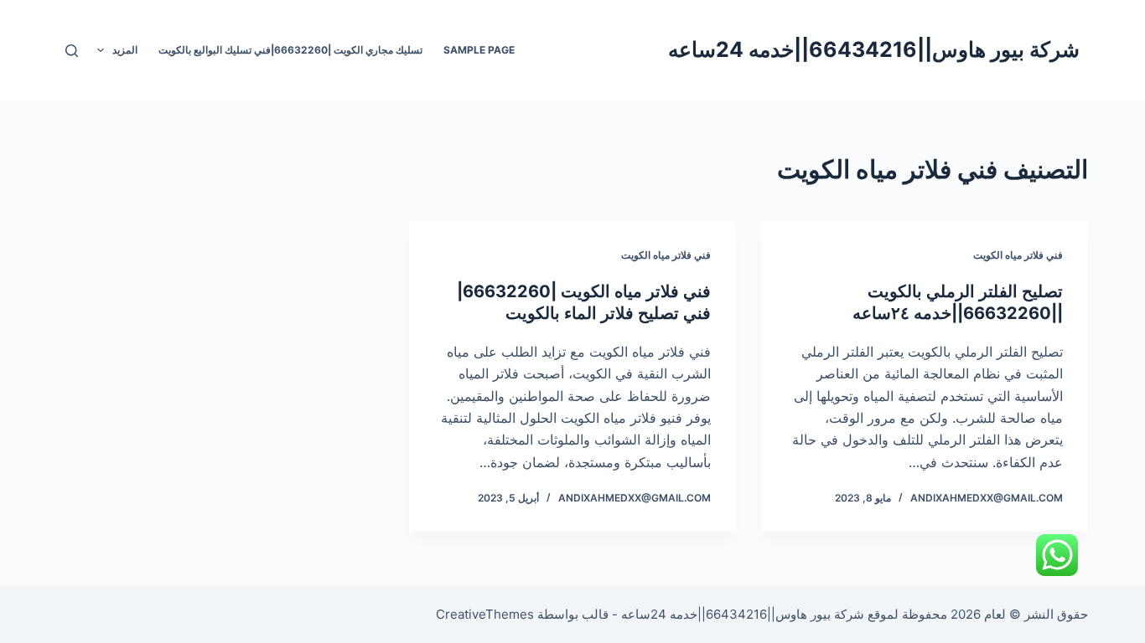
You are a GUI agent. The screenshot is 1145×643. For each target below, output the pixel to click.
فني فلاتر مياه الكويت (1018, 255)
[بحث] (71, 50)
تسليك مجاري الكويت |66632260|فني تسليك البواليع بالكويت (290, 50)
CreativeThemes (485, 614)
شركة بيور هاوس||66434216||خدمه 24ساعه (874, 49)
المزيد (124, 50)
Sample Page (479, 50)
